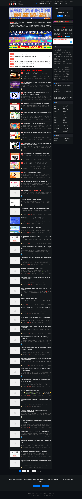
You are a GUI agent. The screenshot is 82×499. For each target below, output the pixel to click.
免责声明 (42, 1)
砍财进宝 (55, 67)
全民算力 (55, 56)
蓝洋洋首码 (59, 69)
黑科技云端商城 (57, 141)
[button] (29, 18)
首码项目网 (12, 4)
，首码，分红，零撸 (64, 79)
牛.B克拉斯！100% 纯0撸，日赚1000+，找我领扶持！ (36, 73)
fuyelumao (24, 295)
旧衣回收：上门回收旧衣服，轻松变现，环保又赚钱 (35, 163)
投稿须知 (47, 1)
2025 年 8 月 (56, 114)
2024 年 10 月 (56, 122)
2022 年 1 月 (65, 131)
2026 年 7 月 (65, 105)
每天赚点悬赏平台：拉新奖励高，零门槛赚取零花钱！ (36, 181)
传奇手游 (70, 52)
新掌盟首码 (59, 61)
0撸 (55, 50)
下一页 (34, 471)
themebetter (42, 495)
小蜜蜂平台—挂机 (69, 56)
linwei (24, 365)
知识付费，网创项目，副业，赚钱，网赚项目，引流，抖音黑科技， (63, 66)
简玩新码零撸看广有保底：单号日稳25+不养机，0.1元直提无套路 (35, 317)
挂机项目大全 (59, 59)
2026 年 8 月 (56, 105)
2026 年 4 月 (56, 108)
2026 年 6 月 (56, 106)
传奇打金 (55, 54)
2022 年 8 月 (56, 128)
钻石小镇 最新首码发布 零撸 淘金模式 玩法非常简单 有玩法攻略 (35, 208)
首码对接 (65, 140)
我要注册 (14, 1)
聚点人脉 (55, 69)
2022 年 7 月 (65, 128)
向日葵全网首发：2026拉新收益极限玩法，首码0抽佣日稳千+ (35, 431)
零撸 (67, 71)
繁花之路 (60, 67)
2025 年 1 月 (65, 119)
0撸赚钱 (59, 50)
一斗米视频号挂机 (67, 138)
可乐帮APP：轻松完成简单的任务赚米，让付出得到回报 (36, 103)
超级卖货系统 (56, 71)
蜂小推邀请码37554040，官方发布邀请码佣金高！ (32, 218)
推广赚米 (70, 59)
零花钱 (60, 74)
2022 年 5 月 (65, 130)
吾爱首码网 (33, 190)
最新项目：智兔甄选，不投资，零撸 (29, 298)
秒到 (58, 67)
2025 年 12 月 (56, 111)
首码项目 (36, 78)
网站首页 (35, 3)
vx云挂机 (64, 50)
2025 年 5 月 (65, 116)
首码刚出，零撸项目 (59, 76)
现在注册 (66, 15)
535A (24, 253)
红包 (63, 67)
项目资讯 (61, 3)
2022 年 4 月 (56, 131)
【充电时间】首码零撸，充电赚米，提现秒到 (31, 199)
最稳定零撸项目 (58, 63)
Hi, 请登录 (10, 1)
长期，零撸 (62, 71)
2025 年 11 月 (65, 111)
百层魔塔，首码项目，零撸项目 (67, 63)
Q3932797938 (25, 447)
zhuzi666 (24, 273)
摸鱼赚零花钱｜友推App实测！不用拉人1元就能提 (32, 268)
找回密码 (19, 1)
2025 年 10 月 (56, 112)
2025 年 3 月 (65, 117)
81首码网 (56, 138)
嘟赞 (64, 56)
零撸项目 (56, 74)
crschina (24, 313)
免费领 (66, 54)
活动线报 (48, 3)
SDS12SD (24, 322)
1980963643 (25, 89)
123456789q (25, 243)
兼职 (59, 56)
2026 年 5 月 (65, 106)
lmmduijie (24, 223)
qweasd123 (25, 214)
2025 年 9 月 (65, 112)
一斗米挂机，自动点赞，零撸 (61, 52)
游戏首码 (56, 140)
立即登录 (60, 15)
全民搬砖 (69, 54)
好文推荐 (68, 3)
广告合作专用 (25, 78)
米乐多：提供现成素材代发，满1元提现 (32, 172)
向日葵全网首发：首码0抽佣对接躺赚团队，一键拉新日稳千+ (34, 451)
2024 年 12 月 (56, 120)
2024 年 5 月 (65, 125)
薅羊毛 (63, 69)
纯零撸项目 (66, 67)
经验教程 (55, 3)
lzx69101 (24, 395)
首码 (67, 74)
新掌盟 (55, 61)
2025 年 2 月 (56, 119)
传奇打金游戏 (60, 54)
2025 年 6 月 (56, 116)
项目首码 (42, 3)
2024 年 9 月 (65, 122)
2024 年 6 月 (56, 125)
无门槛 (63, 61)
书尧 (23, 139)
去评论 (44, 78)
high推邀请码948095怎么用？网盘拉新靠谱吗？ (32, 227)
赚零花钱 (68, 69)
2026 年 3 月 (65, 108)
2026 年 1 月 (65, 109)
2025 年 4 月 (56, 117)
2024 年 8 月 (56, 123)
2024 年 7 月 (65, 123)
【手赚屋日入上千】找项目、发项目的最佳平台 (34, 123)
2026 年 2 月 (56, 109)
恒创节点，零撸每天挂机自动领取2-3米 (30, 390)
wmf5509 (24, 427)
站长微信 (71, 1)
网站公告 (51, 1)
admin (24, 195)
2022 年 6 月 (56, 130)
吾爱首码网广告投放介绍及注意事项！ (61, 1)
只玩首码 (24, 205)
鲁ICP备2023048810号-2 (50, 495)
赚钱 (66, 69)
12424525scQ (25, 467)
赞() (49, 78)
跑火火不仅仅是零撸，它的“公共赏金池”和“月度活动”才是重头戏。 (36, 308)
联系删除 (45, 485)
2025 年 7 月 (65, 114)
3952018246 (25, 284)
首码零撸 (66, 76)
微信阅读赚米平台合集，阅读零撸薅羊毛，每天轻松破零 (36, 153)
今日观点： (12, 22)
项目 (64, 74)
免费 (63, 54)
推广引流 (65, 59)
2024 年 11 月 (65, 120)
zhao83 (24, 304)
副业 (62, 56)
